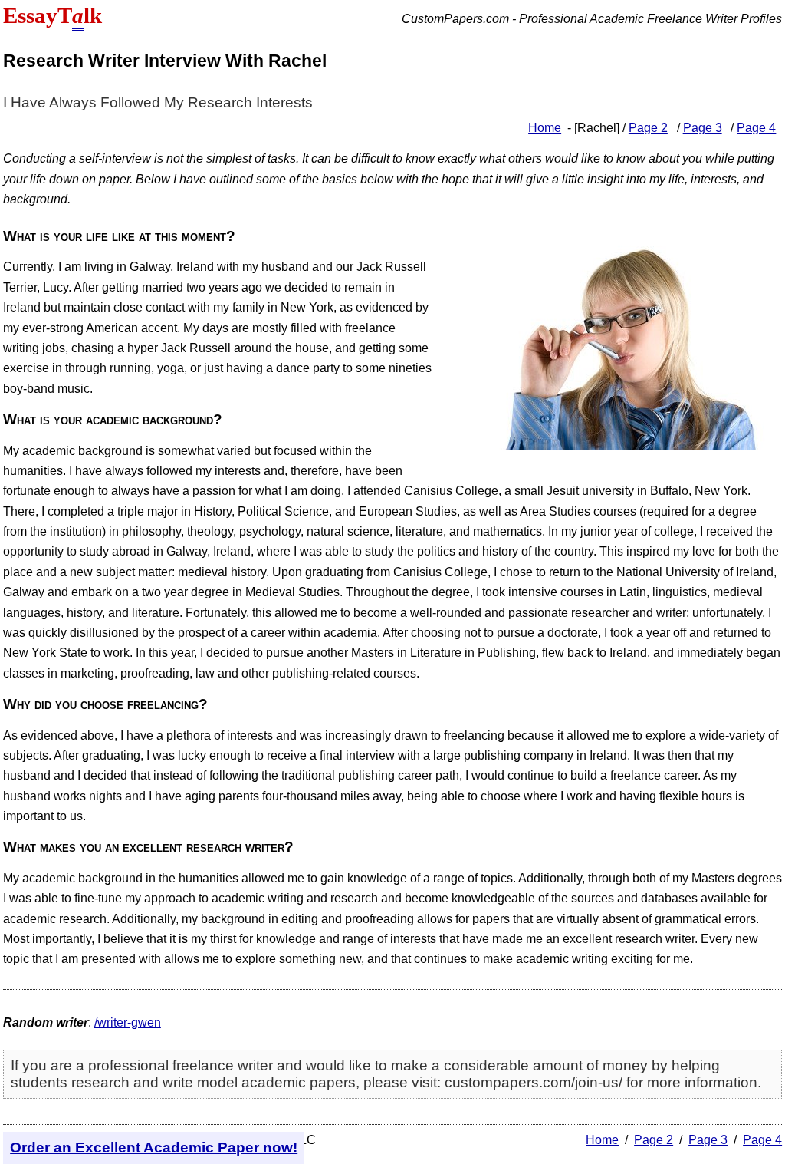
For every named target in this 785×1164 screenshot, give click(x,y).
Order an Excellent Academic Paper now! (153, 1147)
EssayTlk (52, 15)
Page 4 (756, 127)
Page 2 (648, 127)
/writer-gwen (127, 1022)
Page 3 (702, 127)
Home (544, 127)
